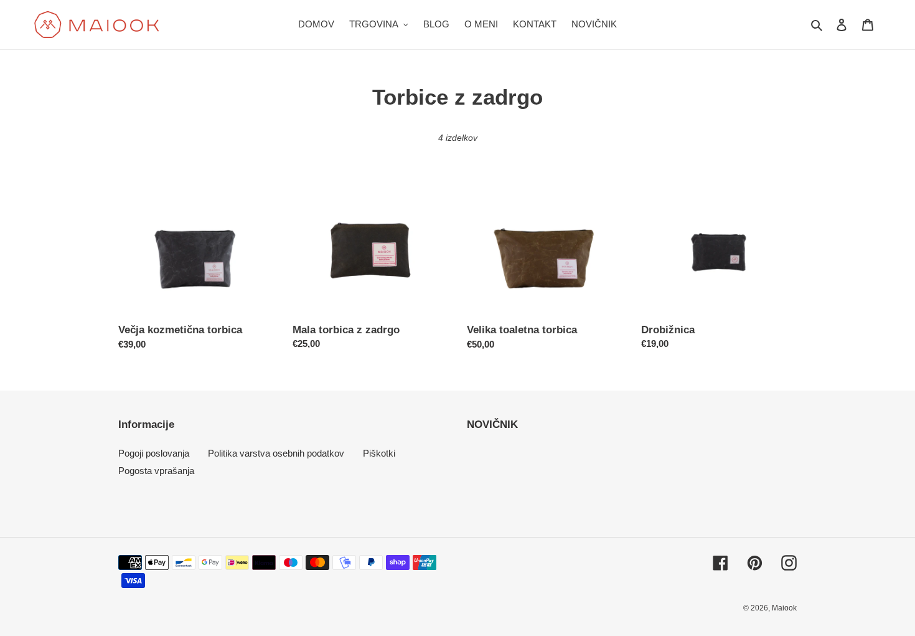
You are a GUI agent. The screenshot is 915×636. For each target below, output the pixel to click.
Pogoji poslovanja (153, 453)
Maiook (784, 608)
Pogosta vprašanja (156, 470)
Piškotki (379, 453)
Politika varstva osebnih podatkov (276, 453)
